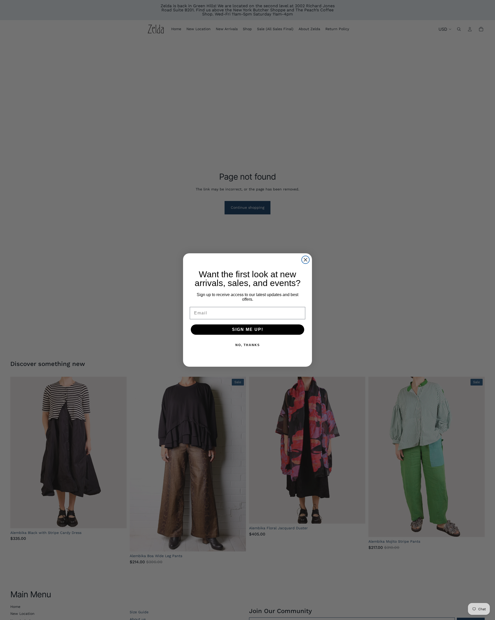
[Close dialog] (305, 260)
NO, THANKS (247, 345)
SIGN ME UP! (247, 329)
